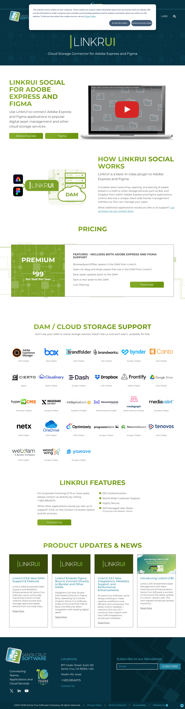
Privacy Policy (90, 16)
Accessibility (139, 705)
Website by (159, 705)
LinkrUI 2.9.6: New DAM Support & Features (28, 580)
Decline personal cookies (141, 23)
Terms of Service (117, 705)
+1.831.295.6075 (71, 680)
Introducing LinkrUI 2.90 (157, 578)
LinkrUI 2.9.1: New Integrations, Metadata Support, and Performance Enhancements (113, 584)
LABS (164, 16)
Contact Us (67, 686)
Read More (18, 611)
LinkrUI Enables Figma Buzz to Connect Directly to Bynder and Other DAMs (72, 583)
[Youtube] (26, 690)
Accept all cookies (119, 23)
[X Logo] (11, 690)
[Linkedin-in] (19, 690)
